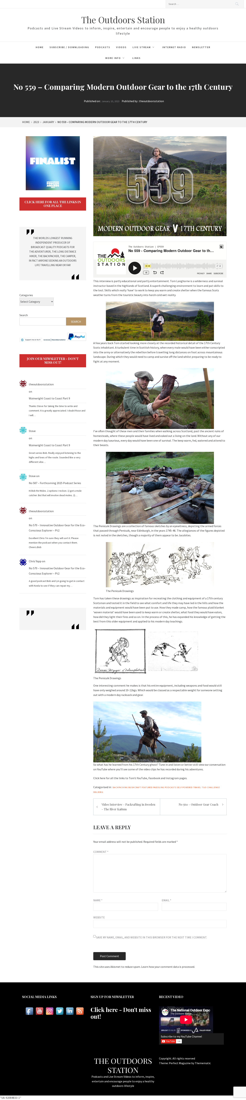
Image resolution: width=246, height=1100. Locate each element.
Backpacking (120, 787)
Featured (147, 787)
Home (40, 47)
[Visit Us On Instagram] (49, 1011)
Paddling (158, 787)
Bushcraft (134, 787)
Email (166, 900)
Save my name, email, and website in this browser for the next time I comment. (151, 937)
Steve (32, 431)
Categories (26, 295)
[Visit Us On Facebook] (29, 1011)
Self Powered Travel (189, 787)
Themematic (203, 1063)
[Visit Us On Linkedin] (70, 1011)
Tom (117, 343)
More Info (113, 58)
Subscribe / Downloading (69, 47)
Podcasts (102, 47)
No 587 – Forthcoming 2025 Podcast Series (55, 483)
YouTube (142, 778)
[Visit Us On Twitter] (60, 1011)
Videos (121, 47)
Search (23, 315)
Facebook (154, 778)
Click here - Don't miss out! (121, 1013)
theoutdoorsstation (151, 101)
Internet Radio (174, 47)
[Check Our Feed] (80, 1011)
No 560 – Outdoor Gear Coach (198, 804)
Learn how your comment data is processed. (168, 966)
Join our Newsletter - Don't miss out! (53, 361)
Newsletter (201, 47)
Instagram (172, 778)
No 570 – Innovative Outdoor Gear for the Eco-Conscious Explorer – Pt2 (57, 527)
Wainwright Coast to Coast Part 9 (49, 398)
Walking (98, 792)
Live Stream (142, 47)
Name (97, 900)
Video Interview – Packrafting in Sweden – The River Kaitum (128, 807)
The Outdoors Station (123, 19)
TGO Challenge (211, 787)
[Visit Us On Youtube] (39, 1011)
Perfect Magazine (180, 1063)
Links (136, 58)
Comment (100, 852)
